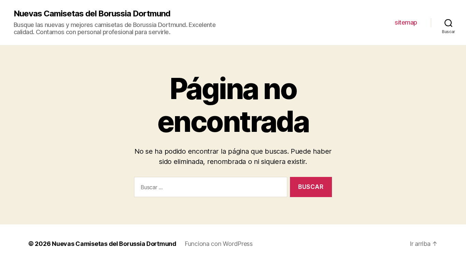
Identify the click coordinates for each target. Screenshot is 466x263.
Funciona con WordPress (219, 243)
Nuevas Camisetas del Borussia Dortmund (92, 14)
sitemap (406, 22)
